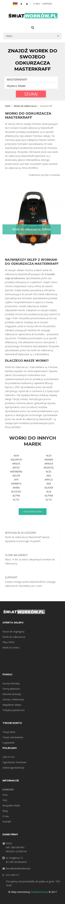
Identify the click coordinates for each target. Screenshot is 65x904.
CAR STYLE (8, 757)
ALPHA (16, 495)
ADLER (16, 475)
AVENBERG (16, 471)
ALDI (49, 455)
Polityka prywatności (13, 710)
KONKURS (8, 789)
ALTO (49, 499)
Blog (5, 810)
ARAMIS (48, 459)
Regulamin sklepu (11, 704)
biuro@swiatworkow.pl (18, 868)
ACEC (49, 471)
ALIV (48, 491)
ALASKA (48, 487)
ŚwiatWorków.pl (39, 891)
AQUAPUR (16, 459)
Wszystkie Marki (11, 805)
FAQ (4, 800)
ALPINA (49, 495)
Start (7, 105)
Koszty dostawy (11, 683)
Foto (5, 794)
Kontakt (47, 3)
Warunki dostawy (11, 694)
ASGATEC (49, 467)
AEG (48, 475)
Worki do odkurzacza (25, 105)
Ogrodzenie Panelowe (14, 762)
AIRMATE (16, 483)
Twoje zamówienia (12, 737)
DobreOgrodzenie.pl (13, 767)
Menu (9, 36)
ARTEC (16, 467)
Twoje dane (8, 732)
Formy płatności (11, 688)
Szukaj (31, 94)
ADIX (16, 455)
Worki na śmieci (11, 647)
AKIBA (16, 487)
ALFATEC (16, 491)
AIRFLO (49, 479)
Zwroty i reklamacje (13, 699)
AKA (48, 483)
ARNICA (48, 463)
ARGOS (16, 463)
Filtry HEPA (8, 642)
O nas (37, 3)
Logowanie (8, 742)
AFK (16, 479)
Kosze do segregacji (13, 631)
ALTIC (16, 499)
